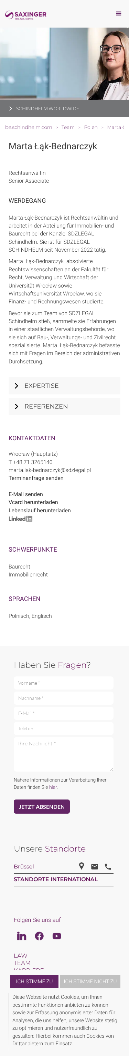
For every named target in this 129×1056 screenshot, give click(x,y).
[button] (119, 1022)
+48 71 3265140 (32, 462)
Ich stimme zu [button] (34, 981)
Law (21, 956)
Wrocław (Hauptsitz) (33, 454)
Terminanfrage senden (36, 478)
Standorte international (56, 879)
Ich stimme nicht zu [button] (90, 981)
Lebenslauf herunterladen (40, 510)
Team (22, 963)
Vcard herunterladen (33, 502)
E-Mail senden (26, 494)
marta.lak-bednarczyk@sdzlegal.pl (50, 470)
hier (53, 787)
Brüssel (24, 867)
